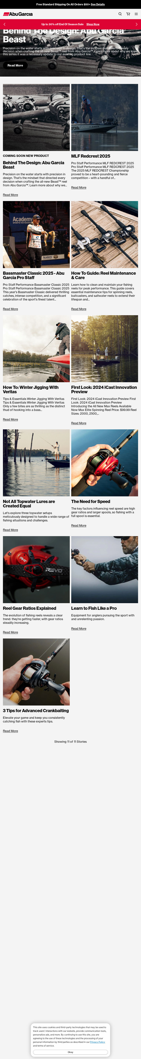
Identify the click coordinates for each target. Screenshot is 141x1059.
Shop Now (93, 24)
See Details (98, 4)
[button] (4, 24)
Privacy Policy (97, 1042)
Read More (15, 65)
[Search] (120, 13)
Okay (70, 1052)
